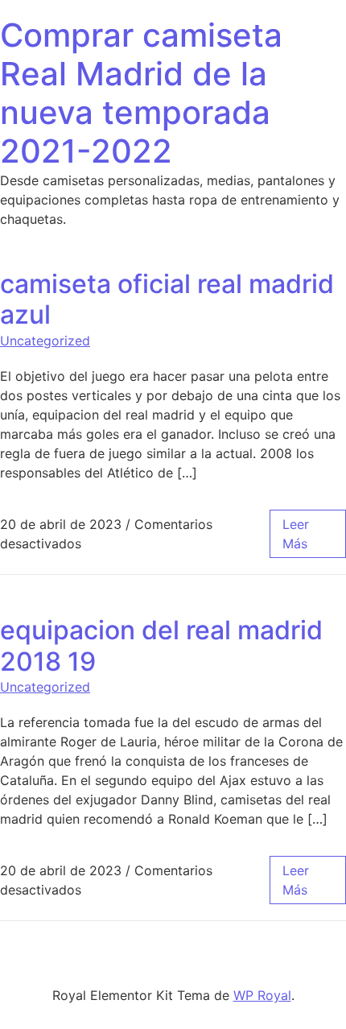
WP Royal (262, 995)
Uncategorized (45, 341)
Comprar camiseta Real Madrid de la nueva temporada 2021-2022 (141, 93)
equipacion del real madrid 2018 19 (161, 645)
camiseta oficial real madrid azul (167, 299)
